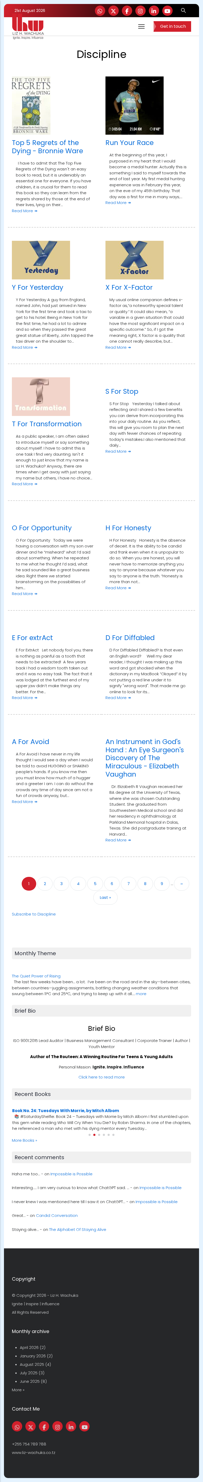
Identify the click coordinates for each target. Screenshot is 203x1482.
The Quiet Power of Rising (36, 976)
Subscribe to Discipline (34, 914)
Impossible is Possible (71, 1174)
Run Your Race (129, 142)
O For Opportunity (42, 528)
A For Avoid (30, 741)
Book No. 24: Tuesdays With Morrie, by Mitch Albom (65, 1110)
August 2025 (32, 1364)
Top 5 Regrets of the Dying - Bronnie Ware (47, 147)
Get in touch (173, 26)
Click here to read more (102, 1077)
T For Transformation (47, 424)
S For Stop (121, 391)
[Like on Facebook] (127, 11)
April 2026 (29, 1347)
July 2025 (29, 1373)
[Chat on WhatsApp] (100, 11)
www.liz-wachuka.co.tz (33, 1452)
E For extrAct (32, 637)
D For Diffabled (130, 637)
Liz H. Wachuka (64, 1295)
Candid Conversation (57, 1215)
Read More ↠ (25, 211)
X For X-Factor (129, 287)
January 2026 (33, 1356)
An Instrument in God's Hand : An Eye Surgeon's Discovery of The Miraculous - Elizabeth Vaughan (144, 758)
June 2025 (30, 1381)
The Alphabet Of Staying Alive (77, 1229)
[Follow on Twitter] (113, 11)
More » (18, 1390)
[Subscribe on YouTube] (167, 11)
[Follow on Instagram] (140, 11)
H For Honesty (128, 528)
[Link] (154, 11)
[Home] (28, 26)
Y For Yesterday (37, 287)
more (141, 993)
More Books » (24, 1140)
